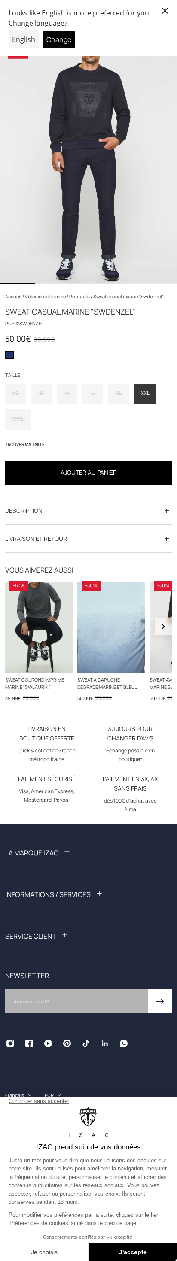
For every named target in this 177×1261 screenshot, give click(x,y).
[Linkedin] (104, 1043)
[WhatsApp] (123, 1043)
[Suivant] (163, 626)
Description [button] (24, 510)
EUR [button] (49, 1095)
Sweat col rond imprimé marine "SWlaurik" (34, 683)
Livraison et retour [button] (36, 538)
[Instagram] (10, 1043)
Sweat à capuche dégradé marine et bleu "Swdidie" (106, 683)
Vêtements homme (46, 296)
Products (80, 296)
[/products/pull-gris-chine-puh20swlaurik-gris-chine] (39, 627)
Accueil (13, 296)
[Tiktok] (85, 1043)
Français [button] (14, 1095)
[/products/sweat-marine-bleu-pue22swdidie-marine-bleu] (111, 627)
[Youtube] (48, 1043)
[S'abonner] (160, 1001)
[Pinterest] (67, 1043)
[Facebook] (29, 1043)
